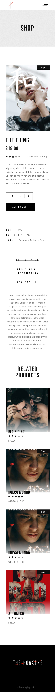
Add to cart (20, 207)
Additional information (27, 271)
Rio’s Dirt (16, 432)
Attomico (16, 614)
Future (42, 240)
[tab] (28, 260)
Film (29, 235)
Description (27, 260)
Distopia (34, 240)
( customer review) (36, 156)
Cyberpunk (23, 240)
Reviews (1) (27, 282)
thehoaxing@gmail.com (27, 687)
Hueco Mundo (19, 492)
